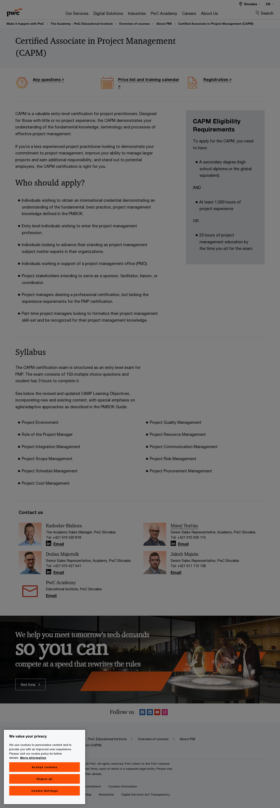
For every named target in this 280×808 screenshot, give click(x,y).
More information (33, 757)
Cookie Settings (44, 790)
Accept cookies (44, 767)
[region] (45, 766)
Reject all (44, 779)
